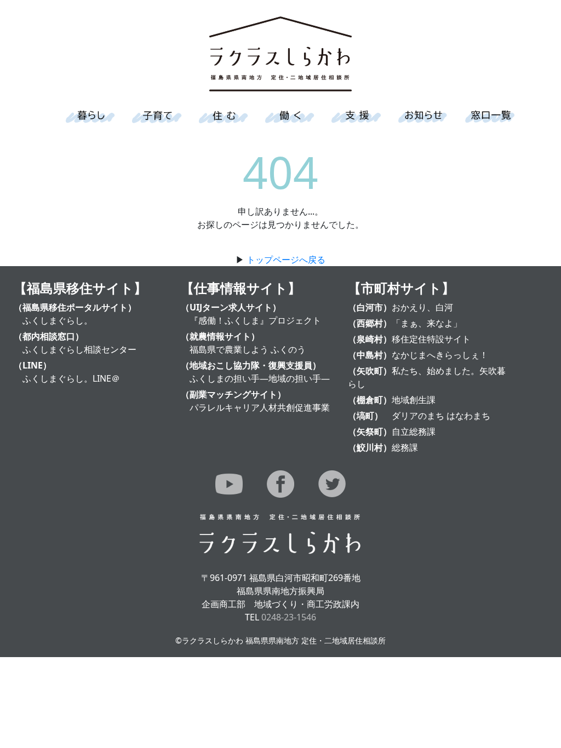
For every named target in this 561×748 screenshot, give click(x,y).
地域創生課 (414, 400)
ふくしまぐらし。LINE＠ (71, 378)
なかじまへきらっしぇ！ (440, 355)
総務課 (405, 447)
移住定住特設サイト (431, 339)
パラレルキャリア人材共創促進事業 (260, 407)
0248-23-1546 (288, 617)
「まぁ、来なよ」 (427, 323)
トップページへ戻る (286, 260)
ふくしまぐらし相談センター (79, 349)
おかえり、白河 (422, 307)
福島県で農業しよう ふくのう (248, 349)
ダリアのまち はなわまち (441, 416)
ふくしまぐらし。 (57, 320)
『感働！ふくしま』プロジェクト (255, 320)
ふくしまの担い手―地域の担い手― (260, 378)
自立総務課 (414, 431)
